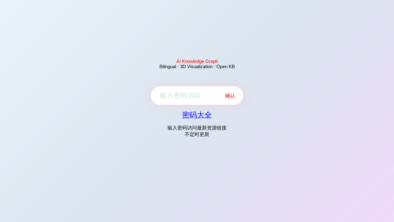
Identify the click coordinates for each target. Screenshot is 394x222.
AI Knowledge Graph (197, 61)
